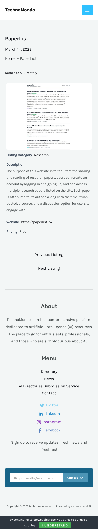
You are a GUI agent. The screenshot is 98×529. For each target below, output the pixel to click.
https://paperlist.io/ (36, 222)
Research (41, 155)
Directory (49, 371)
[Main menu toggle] (87, 10)
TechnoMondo (20, 9)
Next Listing (49, 268)
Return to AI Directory (21, 73)
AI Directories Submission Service (49, 386)
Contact (49, 393)
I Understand (55, 525)
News (49, 379)
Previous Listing (49, 254)
